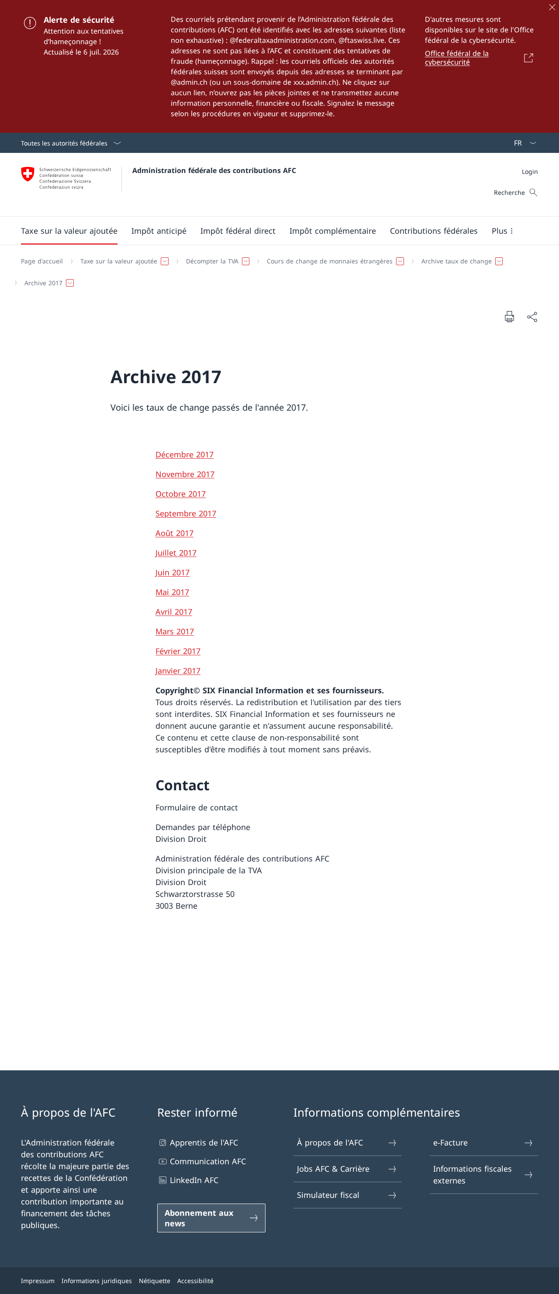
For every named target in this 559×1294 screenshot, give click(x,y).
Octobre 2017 (180, 493)
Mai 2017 (172, 592)
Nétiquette (154, 1281)
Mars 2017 (174, 631)
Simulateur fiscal (328, 1195)
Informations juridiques (97, 1281)
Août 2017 (174, 533)
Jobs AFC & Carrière (333, 1168)
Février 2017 (177, 651)
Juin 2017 (172, 572)
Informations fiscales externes (472, 1174)
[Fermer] (552, 7)
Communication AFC (208, 1161)
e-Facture (450, 1142)
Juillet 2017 (176, 552)
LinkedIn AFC (194, 1180)
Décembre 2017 (184, 454)
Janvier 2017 (177, 670)
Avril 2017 (173, 611)
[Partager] (532, 316)
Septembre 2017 (185, 513)
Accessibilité (195, 1281)
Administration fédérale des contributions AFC (214, 170)
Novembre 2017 (184, 474)
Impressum (38, 1281)
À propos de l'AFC (330, 1142)
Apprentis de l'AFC (204, 1142)
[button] (69, 231)
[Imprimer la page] (509, 316)
